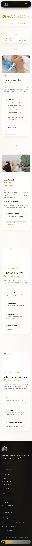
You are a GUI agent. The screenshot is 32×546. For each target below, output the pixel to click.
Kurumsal (6, 478)
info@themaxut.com (10, 530)
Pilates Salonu (8, 498)
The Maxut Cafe (8, 502)
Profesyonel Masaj (9, 508)
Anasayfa (11, 23)
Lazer (8, 541)
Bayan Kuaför (7, 488)
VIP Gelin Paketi (8, 505)
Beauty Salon (7, 484)
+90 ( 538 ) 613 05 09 (10, 526)
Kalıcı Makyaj (19, 541)
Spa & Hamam (7, 481)
